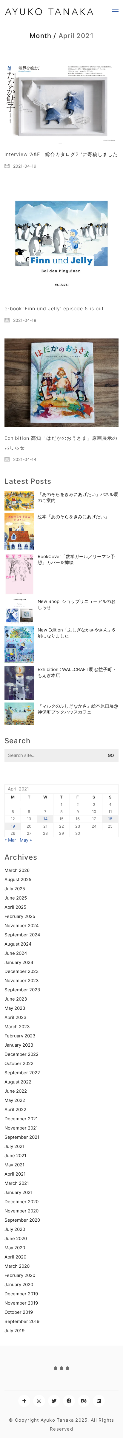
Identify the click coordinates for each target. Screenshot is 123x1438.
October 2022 (18, 1063)
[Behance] (84, 1401)
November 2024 (21, 925)
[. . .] (61, 1369)
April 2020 (15, 1257)
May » (26, 840)
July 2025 (14, 889)
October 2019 (18, 1312)
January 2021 (18, 1192)
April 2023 (15, 1017)
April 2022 (15, 1109)
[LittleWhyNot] (24, 1401)
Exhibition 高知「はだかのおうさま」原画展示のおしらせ (60, 443)
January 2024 (18, 962)
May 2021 (14, 1165)
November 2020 (21, 1211)
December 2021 (21, 1119)
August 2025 (17, 879)
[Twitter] (54, 1401)
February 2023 (20, 1036)
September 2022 (22, 1072)
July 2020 (14, 1229)
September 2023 (22, 990)
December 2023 (21, 971)
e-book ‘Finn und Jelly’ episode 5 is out (54, 308)
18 (110, 818)
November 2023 (21, 980)
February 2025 (19, 916)
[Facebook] (69, 1401)
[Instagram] (39, 1401)
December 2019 (21, 1294)
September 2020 (22, 1220)
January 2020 (18, 1284)
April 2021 (15, 1174)
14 (45, 818)
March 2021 (16, 1183)
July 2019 (14, 1330)
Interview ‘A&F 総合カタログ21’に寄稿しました (61, 154)
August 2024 (18, 944)
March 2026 (17, 870)
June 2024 (15, 953)
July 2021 (14, 1146)
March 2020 (17, 1266)
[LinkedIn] (99, 1401)
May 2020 (14, 1247)
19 (13, 826)
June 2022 (15, 1091)
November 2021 (21, 1128)
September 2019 (21, 1321)
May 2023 (14, 1008)
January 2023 (18, 1045)
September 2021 (21, 1137)
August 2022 (17, 1082)
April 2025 (15, 907)
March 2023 (17, 1026)
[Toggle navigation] (115, 11)
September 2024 (22, 935)
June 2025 (15, 898)
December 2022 (21, 1054)
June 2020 (15, 1238)
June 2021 (15, 1155)
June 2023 (15, 999)
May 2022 (14, 1100)
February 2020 (19, 1275)
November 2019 (21, 1303)
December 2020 (21, 1201)
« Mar (10, 840)
